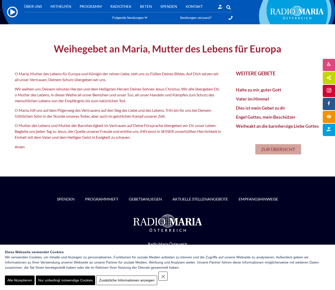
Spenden (66, 199)
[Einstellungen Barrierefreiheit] (329, 65)
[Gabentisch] (329, 117)
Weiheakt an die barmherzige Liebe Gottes (277, 126)
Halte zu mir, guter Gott (258, 89)
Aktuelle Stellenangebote (200, 199)
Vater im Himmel (252, 98)
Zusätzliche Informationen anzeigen (127, 280)
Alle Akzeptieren (19, 280)
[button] (228, 7)
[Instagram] (329, 91)
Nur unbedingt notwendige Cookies (65, 280)
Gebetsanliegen (145, 199)
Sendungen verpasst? (196, 17)
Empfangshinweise (258, 199)
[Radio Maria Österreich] (297, 12)
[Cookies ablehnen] (163, 276)
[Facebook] (329, 104)
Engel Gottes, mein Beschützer (266, 117)
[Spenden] (220, 7)
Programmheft (101, 199)
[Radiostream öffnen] (12, 12)
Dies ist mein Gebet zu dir (260, 108)
